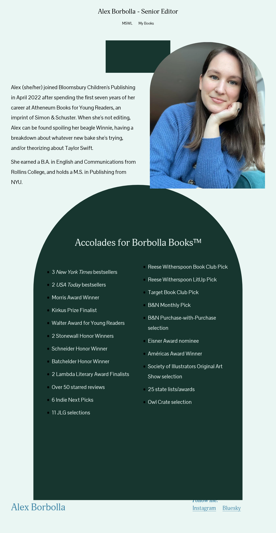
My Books (146, 23)
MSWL (127, 23)
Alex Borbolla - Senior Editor (138, 11)
